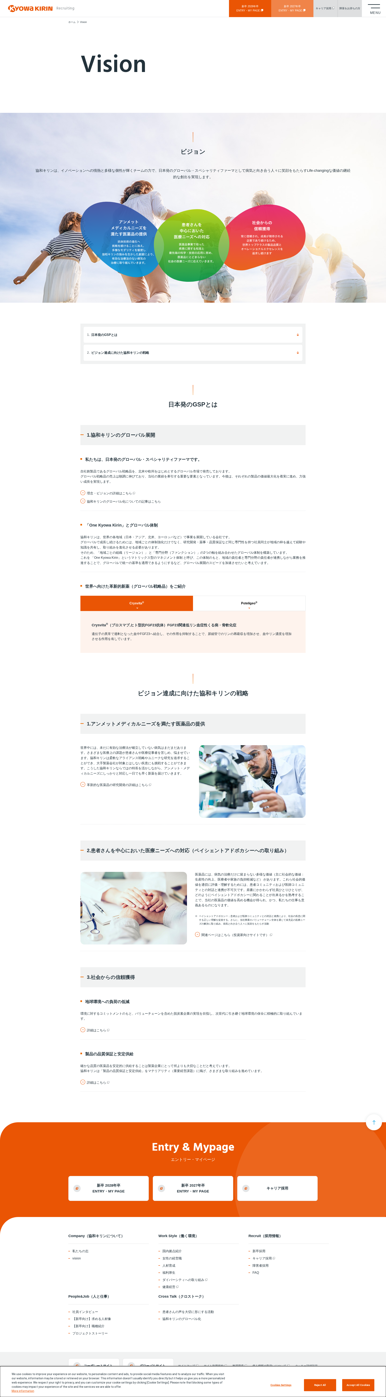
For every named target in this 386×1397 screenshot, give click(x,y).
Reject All (320, 1385)
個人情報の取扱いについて (269, 1365)
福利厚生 (168, 1272)
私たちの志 (80, 1251)
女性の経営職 (172, 1258)
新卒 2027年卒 (290, 8)
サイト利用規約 (214, 1365)
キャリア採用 (277, 1188)
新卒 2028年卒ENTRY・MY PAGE (108, 1188)
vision (76, 1258)
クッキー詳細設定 (306, 1365)
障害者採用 (261, 1265)
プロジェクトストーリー (90, 1333)
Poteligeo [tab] (249, 603)
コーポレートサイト (98, 1365)
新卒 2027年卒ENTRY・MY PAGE (193, 1188)
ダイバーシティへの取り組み (183, 1280)
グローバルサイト (152, 1365)
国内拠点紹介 (172, 1251)
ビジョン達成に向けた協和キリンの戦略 (118, 352)
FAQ (256, 1272)
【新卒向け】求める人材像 (91, 1319)
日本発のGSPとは (102, 334)
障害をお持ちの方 (349, 8)
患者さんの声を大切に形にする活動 (188, 1312)
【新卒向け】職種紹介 (88, 1326)
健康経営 (168, 1287)
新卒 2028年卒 (248, 8)
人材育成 (168, 1265)
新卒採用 (259, 1251)
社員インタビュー (85, 1312)
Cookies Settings (280, 1385)
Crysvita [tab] (136, 603)
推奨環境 (238, 1365)
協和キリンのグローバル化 (181, 1319)
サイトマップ (186, 1365)
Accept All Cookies (358, 1385)
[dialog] (193, 1381)
